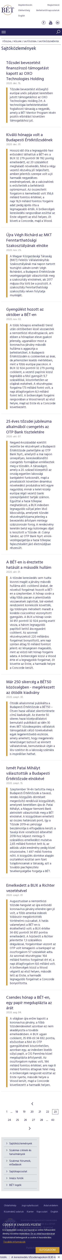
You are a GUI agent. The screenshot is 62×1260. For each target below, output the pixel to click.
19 (24, 1112)
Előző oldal (32, 1103)
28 (41, 1120)
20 (32, 1112)
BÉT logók (15, 1185)
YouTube (50, 23)
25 (17, 1120)
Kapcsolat (42, 1212)
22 (47, 1112)
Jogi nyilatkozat (30, 1206)
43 (52, 1120)
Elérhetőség (24, 10)
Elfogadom (47, 1250)
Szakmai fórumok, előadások (20, 1163)
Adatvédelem (51, 1206)
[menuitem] (10, 1205)
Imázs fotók (16, 1178)
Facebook (43, 23)
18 (17, 1112)
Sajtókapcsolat (18, 1171)
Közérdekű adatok (14, 1212)
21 (40, 1112)
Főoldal (7, 41)
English (21, 16)
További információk (14, 1242)
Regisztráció (53, 5)
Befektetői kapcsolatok (47, 10)
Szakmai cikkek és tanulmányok (20, 1152)
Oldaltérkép (10, 1206)
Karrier (30, 1212)
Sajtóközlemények (20, 1143)
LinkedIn (57, 23)
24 (9, 1120)
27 (33, 1120)
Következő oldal (30, 1128)
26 (25, 1120)
